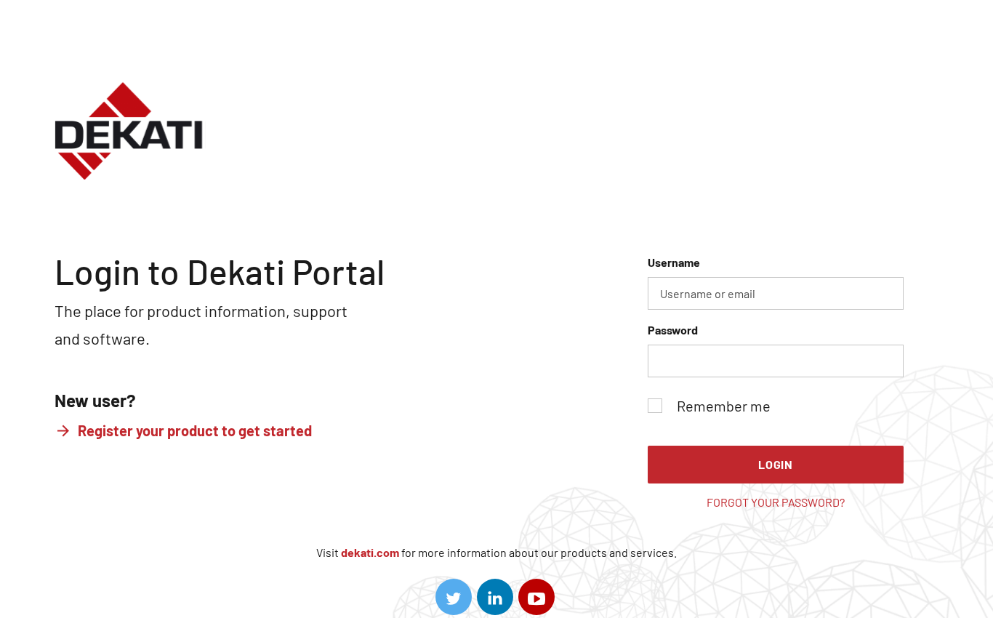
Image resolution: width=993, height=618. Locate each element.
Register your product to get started (195, 430)
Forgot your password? (776, 502)
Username (674, 262)
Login (775, 464)
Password (673, 330)
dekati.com (370, 552)
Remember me (724, 405)
